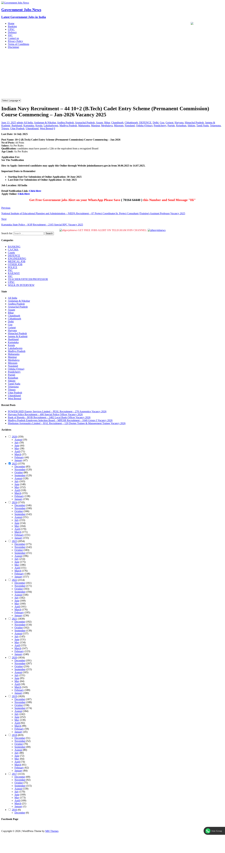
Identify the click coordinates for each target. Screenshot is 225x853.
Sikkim (191, 125)
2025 (14, 463)
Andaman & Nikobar (45, 122)
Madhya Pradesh (68, 125)
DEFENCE (145, 122)
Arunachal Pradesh (85, 122)
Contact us (13, 38)
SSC (10, 35)
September (20, 475)
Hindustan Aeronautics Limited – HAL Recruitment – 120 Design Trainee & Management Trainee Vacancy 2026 (67, 423)
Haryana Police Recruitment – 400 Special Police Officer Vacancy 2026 (45, 414)
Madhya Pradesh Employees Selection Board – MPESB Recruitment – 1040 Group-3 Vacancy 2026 (60, 420)
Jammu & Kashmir (18, 336)
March (17, 454)
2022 (14, 580)
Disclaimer (13, 47)
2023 (14, 541)
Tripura (5, 128)
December (19, 466)
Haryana (179, 122)
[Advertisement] (112, 74)
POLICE (12, 267)
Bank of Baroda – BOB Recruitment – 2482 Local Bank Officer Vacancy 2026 (49, 417)
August (18, 439)
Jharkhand (16, 125)
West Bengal (46, 128)
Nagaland (130, 125)
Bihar (107, 122)
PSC (10, 270)
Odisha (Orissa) (144, 125)
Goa (162, 122)
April (17, 451)
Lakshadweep (51, 125)
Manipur (95, 125)
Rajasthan (181, 125)
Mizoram (118, 125)
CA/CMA (13, 249)
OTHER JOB (15, 264)
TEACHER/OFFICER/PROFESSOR (28, 279)
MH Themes (51, 831)
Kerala (38, 125)
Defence (12, 32)
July (16, 442)
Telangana (215, 125)
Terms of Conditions (18, 44)
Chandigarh (117, 122)
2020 (14, 657)
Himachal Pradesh (194, 122)
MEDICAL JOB (16, 261)
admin (20, 122)
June (16, 445)
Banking (12, 26)
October (18, 472)
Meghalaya (107, 125)
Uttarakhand (32, 128)
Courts (11, 252)
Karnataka (28, 125)
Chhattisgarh (131, 122)
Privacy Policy (15, 41)
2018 (14, 735)
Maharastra (84, 125)
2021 (14, 618)
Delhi (155, 122)
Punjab (171, 125)
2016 (14, 809)
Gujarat (169, 122)
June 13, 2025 (8, 122)
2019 (14, 696)
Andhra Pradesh (65, 122)
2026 (14, 436)
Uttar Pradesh (17, 128)
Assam (99, 122)
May (16, 448)
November (20, 469)
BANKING (14, 246)
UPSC (11, 29)
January (18, 460)
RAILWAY (14, 273)
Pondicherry (160, 125)
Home (11, 23)
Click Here (35, 191)
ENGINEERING (17, 258)
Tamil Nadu (202, 125)
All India (28, 122)
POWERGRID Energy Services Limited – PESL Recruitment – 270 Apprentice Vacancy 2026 (57, 411)
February (19, 457)
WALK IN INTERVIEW (21, 285)
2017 (14, 773)
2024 (14, 502)
